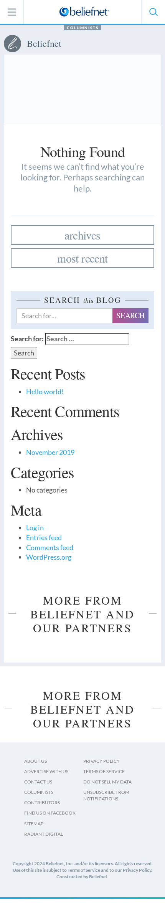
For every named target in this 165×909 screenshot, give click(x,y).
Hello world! (45, 391)
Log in (35, 527)
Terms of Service (104, 771)
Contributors (42, 802)
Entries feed (44, 537)
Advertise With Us (46, 771)
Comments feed (49, 547)
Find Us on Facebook (50, 813)
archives (82, 235)
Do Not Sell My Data (107, 782)
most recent (82, 258)
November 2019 (50, 452)
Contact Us (38, 782)
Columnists (83, 27)
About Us (35, 761)
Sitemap (33, 823)
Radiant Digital (43, 834)
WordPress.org (48, 557)
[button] (153, 12)
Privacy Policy (101, 761)
